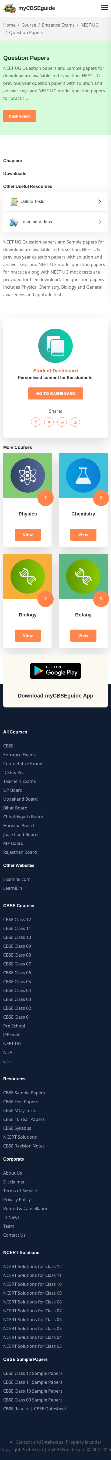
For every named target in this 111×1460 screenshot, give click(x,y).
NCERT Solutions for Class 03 (32, 1346)
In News (11, 1217)
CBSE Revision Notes (24, 1146)
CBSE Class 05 (17, 982)
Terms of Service (20, 1191)
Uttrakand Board (20, 799)
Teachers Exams (19, 781)
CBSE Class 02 (17, 1008)
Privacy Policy (17, 1200)
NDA (7, 1052)
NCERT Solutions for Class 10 (32, 1284)
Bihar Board (15, 808)
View (28, 534)
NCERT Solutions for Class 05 (32, 1328)
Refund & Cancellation (25, 1208)
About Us (12, 1173)
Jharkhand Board (20, 834)
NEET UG (12, 1044)
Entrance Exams (58, 25)
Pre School (14, 1026)
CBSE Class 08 (17, 955)
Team (8, 1226)
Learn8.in (12, 888)
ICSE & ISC (13, 772)
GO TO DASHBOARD (55, 393)
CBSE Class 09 (17, 946)
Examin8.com (16, 879)
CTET (8, 1061)
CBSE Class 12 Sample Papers (33, 1373)
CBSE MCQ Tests (19, 1110)
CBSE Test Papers (20, 1102)
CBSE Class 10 (17, 937)
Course (29, 25)
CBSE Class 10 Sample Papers (33, 1391)
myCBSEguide (36, 8)
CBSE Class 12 (17, 920)
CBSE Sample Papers (24, 1093)
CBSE (8, 746)
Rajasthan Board (20, 852)
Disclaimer (14, 1182)
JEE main (11, 1035)
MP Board (13, 843)
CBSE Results (16, 1409)
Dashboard (20, 116)
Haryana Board (18, 826)
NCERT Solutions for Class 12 (32, 1266)
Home (9, 25)
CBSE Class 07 (17, 964)
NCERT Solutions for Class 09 (32, 1293)
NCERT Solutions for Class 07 (32, 1311)
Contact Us (14, 1235)
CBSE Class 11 (17, 928)
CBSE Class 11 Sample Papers (33, 1382)
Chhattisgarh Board (23, 817)
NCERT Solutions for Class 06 (32, 1320)
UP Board (13, 790)
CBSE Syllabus (17, 1128)
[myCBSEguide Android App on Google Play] (55, 671)
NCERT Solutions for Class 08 (32, 1302)
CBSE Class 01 (17, 1017)
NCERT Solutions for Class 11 (32, 1275)
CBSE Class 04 (17, 990)
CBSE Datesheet (50, 1409)
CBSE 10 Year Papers (24, 1119)
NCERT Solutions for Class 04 (32, 1337)
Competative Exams (23, 764)
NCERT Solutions (20, 1137)
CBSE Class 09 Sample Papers (33, 1400)
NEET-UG (90, 25)
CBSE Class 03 (17, 999)
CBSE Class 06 (17, 973)
